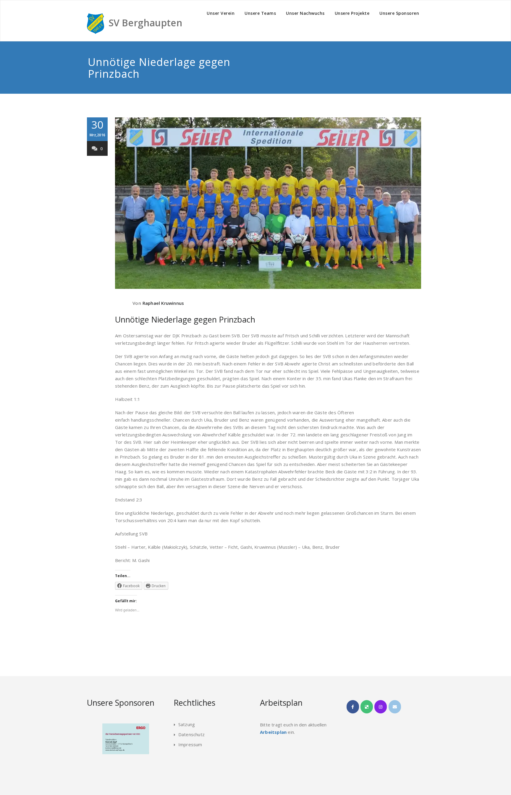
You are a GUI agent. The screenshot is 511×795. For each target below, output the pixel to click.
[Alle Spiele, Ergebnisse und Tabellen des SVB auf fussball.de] (366, 706)
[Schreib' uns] (395, 706)
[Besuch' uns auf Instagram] (380, 706)
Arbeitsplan (273, 732)
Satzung (186, 724)
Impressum (190, 744)
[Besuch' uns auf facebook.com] (353, 706)
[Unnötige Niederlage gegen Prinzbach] (268, 203)
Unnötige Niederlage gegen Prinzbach (185, 319)
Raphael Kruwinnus (163, 303)
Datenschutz (191, 734)
